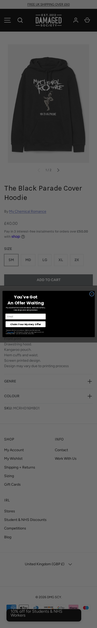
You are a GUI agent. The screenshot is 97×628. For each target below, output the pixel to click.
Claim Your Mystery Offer (25, 324)
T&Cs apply (10, 332)
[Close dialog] (91, 294)
